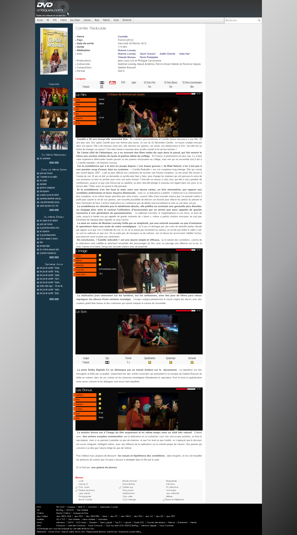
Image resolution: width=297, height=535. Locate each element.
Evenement (182, 522)
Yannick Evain (54, 532)
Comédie (123, 36)
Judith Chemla (167, 53)
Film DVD (60, 507)
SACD (70, 522)
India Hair (184, 53)
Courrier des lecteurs (156, 522)
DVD (55, 20)
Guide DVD (139, 522)
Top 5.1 (118, 522)
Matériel (106, 20)
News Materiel (88, 519)
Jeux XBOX (126, 516)
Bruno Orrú (80, 532)
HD (48, 20)
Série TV (81, 507)
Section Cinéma (63, 513)
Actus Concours (95, 525)
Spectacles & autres (109, 507)
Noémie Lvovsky (127, 50)
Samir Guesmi (147, 53)
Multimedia (102, 519)
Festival (171, 522)
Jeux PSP (170, 516)
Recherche (127, 20)
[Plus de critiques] (54, 162)
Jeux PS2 (138, 516)
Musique (71, 507)
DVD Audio (81, 522)
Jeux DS (159, 516)
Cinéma (63, 20)
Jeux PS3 (78, 516)
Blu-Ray (59, 510)
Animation (92, 507)
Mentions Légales (149, 525)
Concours (87, 20)
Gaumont (101, 99)
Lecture (128, 522)
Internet (193, 522)
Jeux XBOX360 (92, 516)
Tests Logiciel (106, 522)
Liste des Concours (76, 525)
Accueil (40, 20)
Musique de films (80, 513)
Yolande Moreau (127, 57)
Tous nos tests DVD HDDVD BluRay (122, 525)
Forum (116, 20)
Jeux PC (114, 516)
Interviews (60, 522)
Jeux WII (149, 516)
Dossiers (93, 522)
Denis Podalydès (149, 57)
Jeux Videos (75, 20)
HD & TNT (60, 519)
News (97, 20)
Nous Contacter (166, 525)
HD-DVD (70, 510)
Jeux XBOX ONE (63, 516)
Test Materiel (82, 510)
